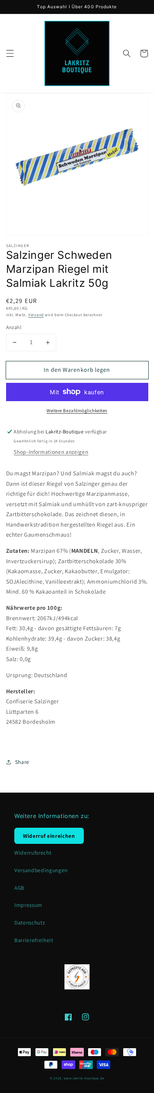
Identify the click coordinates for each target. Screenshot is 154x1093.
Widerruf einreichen (49, 835)
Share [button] (22, 761)
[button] (9, 53)
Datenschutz (29, 922)
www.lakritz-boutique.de (84, 1078)
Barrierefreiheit (33, 940)
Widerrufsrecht (32, 852)
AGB (19, 887)
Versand (36, 314)
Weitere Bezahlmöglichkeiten (77, 411)
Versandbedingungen (41, 870)
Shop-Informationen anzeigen (51, 451)
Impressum (28, 904)
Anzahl (14, 327)
